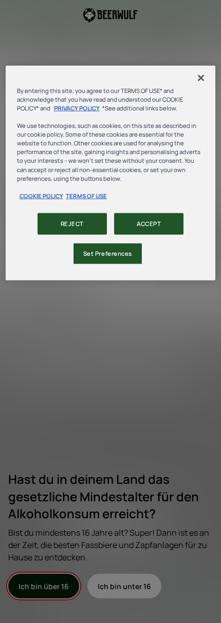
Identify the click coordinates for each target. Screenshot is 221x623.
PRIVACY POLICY (77, 108)
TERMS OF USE (86, 195)
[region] (111, 173)
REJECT (72, 223)
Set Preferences (108, 253)
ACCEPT (149, 223)
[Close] (201, 78)
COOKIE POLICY (41, 195)
